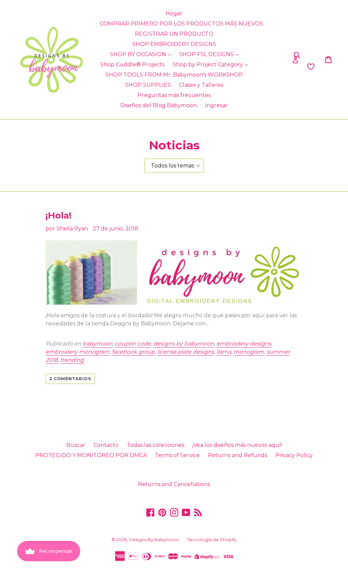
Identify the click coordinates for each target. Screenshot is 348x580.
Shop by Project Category (208, 64)
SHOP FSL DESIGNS (207, 54)
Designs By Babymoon (154, 539)
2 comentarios (70, 378)
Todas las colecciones (155, 445)
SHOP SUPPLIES (148, 85)
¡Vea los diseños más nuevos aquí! (237, 445)
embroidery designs (243, 343)
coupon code (133, 343)
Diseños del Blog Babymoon (158, 105)
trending (72, 360)
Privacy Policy (294, 455)
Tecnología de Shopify (212, 539)
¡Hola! (58, 215)
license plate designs (185, 352)
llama (223, 352)
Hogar (174, 13)
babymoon (97, 343)
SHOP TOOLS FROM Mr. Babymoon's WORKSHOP (174, 74)
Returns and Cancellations (174, 484)
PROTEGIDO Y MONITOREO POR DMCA (91, 455)
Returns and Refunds (237, 455)
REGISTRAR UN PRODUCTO (174, 34)
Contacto (106, 445)
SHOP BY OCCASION (139, 54)
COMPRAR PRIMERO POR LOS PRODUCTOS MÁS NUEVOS (181, 23)
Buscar (75, 445)
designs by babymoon (183, 343)
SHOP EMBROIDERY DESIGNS (174, 44)
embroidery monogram (77, 352)
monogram (248, 352)
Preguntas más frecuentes (174, 95)
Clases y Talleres (201, 85)
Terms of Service (177, 455)
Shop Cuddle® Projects (132, 64)
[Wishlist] (274, 66)
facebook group (133, 352)
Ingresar (216, 105)
